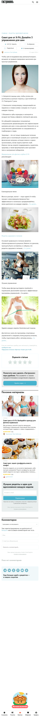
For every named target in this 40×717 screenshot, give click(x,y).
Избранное (28, 715)
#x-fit (29, 350)
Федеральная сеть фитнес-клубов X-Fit (15, 154)
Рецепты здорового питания (12, 236)
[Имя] (20, 535)
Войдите (5, 530)
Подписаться (20, 498)
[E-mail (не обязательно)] (20, 541)
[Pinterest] (18, 570)
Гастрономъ (4, 715)
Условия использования (20, 509)
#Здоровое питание (8, 350)
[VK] (9, 570)
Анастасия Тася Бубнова (10, 52)
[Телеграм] (5, 570)
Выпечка (20, 715)
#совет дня (24, 350)
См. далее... (33, 204)
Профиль (36, 715)
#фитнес (17, 350)
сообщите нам (6, 347)
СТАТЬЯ (5, 418)
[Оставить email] (20, 492)
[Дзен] (26, 570)
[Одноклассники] (13, 570)
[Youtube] (22, 570)
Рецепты (12, 715)
